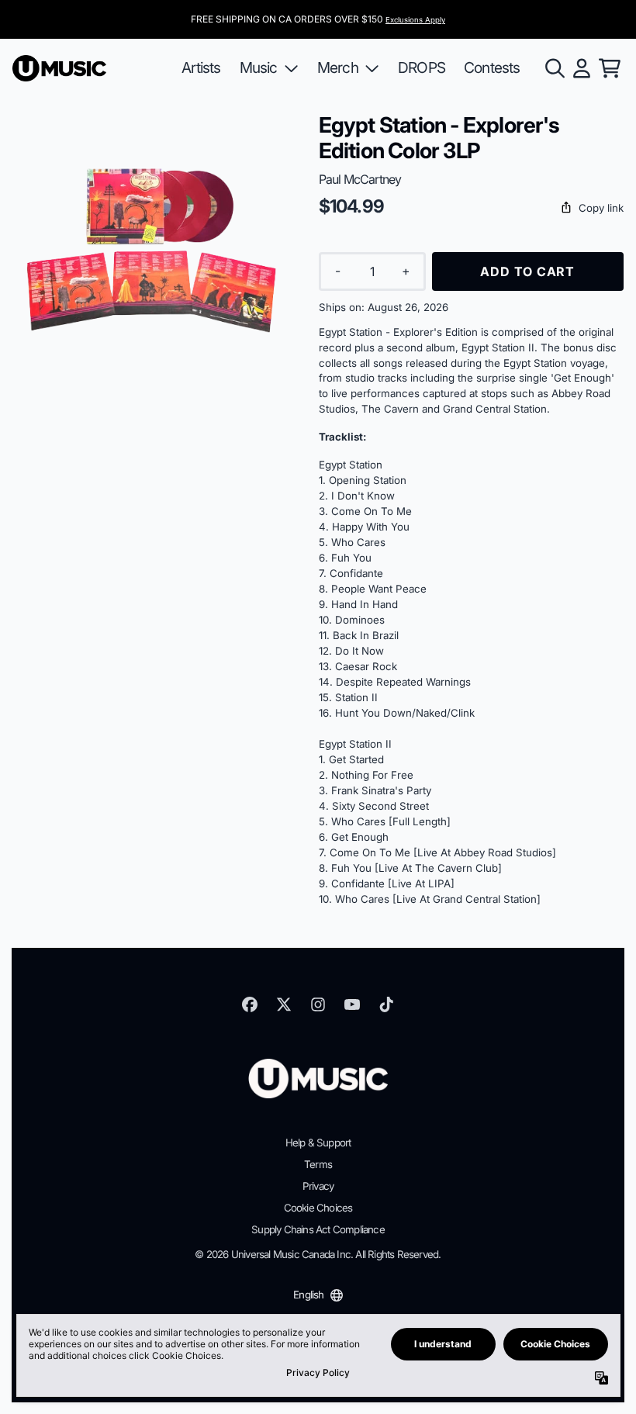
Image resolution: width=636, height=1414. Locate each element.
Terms (318, 1164)
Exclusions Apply (415, 20)
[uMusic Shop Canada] (59, 68)
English (308, 1294)
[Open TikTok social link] (386, 1004)
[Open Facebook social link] (250, 1004)
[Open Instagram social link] (318, 1004)
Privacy (318, 1186)
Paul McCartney (360, 179)
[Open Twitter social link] (284, 1004)
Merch (337, 67)
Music (259, 67)
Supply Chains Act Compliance (318, 1229)
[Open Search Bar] (554, 68)
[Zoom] (150, 250)
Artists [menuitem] (200, 67)
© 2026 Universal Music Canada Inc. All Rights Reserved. (318, 1254)
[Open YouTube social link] (352, 1004)
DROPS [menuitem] (421, 67)
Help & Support (318, 1142)
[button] (471, 208)
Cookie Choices (318, 1207)
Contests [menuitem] (492, 67)
